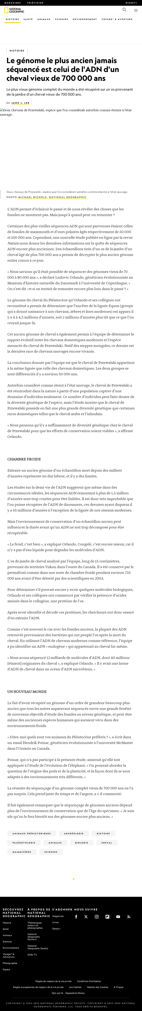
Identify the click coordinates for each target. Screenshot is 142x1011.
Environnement (85, 19)
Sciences (61, 19)
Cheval (107, 843)
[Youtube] (119, 918)
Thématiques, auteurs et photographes (35, 925)
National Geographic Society (38, 947)
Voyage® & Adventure (8, 955)
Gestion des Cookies (97, 987)
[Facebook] (77, 918)
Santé (28, 19)
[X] (87, 918)
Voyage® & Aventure (117, 19)
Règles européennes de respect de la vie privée (38, 987)
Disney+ (132, 3)
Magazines (12, 3)
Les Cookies (75, 987)
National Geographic (68, 197)
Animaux (44, 19)
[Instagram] (98, 918)
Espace (6, 969)
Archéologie (74, 833)
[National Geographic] (6, 10)
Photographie (10, 963)
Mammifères (22, 852)
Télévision (35, 3)
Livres (55, 922)
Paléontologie (24, 843)
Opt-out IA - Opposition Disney (68, 993)
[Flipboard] (109, 918)
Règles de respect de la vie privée (54, 981)
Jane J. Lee (20, 102)
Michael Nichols (32, 197)
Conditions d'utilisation (89, 981)
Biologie (81, 843)
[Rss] (130, 918)
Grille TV (32, 954)
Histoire (12, 19)
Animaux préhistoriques (32, 833)
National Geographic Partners (34, 937)
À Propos (118, 987)
